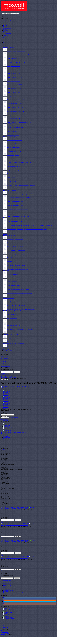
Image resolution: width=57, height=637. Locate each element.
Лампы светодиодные (8, 47)
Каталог (5, 26)
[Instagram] (3, 603)
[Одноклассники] (2, 379)
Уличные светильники (8, 298)
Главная (5, 25)
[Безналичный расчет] (8, 618)
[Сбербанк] (6, 616)
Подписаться (17, 372)
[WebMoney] (6, 426)
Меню (4, 37)
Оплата (5, 29)
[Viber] (4, 379)
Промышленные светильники (10, 217)
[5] (6, 410)
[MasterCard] (6, 425)
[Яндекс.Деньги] (7, 427)
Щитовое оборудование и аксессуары (12, 310)
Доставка (5, 30)
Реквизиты (8, 33)
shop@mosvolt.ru (8, 20)
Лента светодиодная (8, 123)
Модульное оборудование (9, 136)
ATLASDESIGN (4, 358)
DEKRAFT (3, 361)
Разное (5, 234)
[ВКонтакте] (1, 379)
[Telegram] (7, 379)
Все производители (5, 366)
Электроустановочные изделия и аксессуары (14, 343)
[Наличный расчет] (8, 430)
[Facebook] (3, 598)
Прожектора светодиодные (9, 190)
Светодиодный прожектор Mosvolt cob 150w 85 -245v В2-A (15, 541)
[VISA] (5, 424)
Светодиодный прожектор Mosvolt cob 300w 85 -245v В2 (14, 558)
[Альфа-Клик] (6, 614)
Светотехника (6, 270)
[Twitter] (3, 601)
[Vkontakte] (4, 597)
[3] (3, 410)
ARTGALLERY (4, 356)
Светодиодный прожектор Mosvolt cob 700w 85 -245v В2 (14, 508)
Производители (7, 28)
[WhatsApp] (5, 379)
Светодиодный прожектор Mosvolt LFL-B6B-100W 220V (14, 525)
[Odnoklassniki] (3, 600)
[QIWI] (5, 429)
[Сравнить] (2, 521)
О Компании (6, 31)
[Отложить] (2, 522)
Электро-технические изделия (10, 334)
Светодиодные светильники (10, 235)
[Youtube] (3, 602)
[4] (5, 410)
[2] (2, 410)
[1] (1, 410)
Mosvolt (2, 363)
